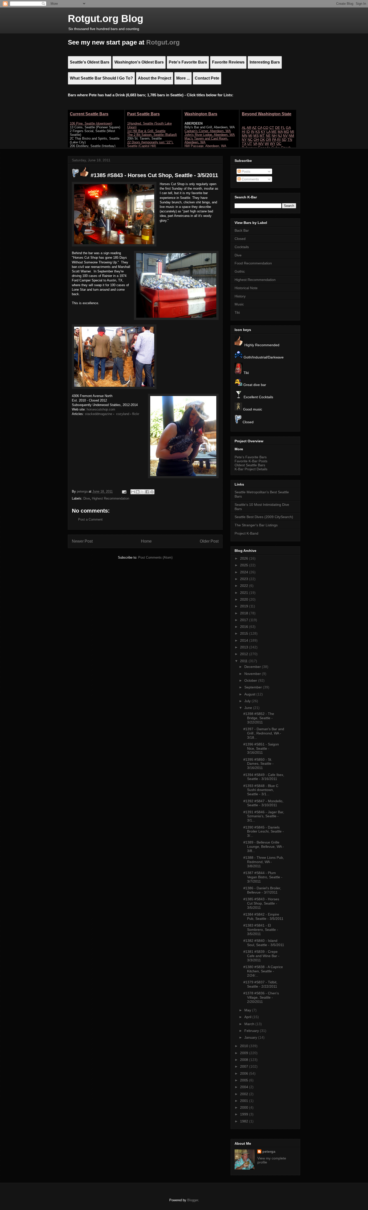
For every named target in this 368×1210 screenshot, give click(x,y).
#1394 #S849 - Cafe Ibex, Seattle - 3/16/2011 (263, 777)
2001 (244, 1101)
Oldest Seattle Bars (250, 465)
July (248, 701)
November (253, 674)
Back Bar (242, 230)
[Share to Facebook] (147, 491)
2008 (244, 1060)
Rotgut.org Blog (105, 18)
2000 (244, 1107)
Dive (86, 498)
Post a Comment (90, 519)
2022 (244, 586)
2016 (244, 627)
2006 (244, 1073)
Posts (245, 171)
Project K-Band (246, 533)
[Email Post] (123, 491)
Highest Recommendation (110, 498)
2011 (244, 661)
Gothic (240, 271)
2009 (244, 1053)
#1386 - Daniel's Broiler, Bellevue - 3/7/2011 (262, 890)
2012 (244, 654)
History (240, 296)
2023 (244, 579)
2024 (244, 572)
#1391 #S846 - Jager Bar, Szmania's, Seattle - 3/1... (263, 816)
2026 (244, 558)
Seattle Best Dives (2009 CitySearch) (264, 517)
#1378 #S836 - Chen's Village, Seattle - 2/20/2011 (261, 997)
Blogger (192, 1200)
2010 (244, 1046)
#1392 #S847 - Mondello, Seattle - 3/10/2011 (263, 803)
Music (239, 304)
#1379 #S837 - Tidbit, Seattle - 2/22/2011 (260, 984)
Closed (240, 239)
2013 (244, 647)
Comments (250, 179)
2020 (244, 599)
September (253, 687)
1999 (244, 1114)
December (253, 667)
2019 (244, 606)
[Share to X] (142, 491)
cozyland (122, 414)
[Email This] (132, 491)
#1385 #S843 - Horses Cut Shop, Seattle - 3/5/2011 (261, 903)
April (248, 1017)
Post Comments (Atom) (155, 557)
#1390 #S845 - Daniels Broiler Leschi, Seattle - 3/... (263, 831)
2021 (244, 593)
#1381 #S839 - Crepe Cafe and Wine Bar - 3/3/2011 (261, 956)
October (251, 680)
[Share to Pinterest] (151, 491)
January (251, 1037)
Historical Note (246, 288)
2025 (244, 565)
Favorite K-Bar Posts (251, 461)
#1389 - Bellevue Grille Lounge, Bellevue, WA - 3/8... (263, 846)
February (252, 1031)
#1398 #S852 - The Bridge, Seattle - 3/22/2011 (258, 718)
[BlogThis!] (137, 491)
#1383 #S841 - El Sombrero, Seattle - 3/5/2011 (260, 929)
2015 (244, 633)
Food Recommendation (253, 263)
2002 (244, 1094)
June (248, 708)
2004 (244, 1087)
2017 (244, 620)
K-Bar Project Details (251, 469)
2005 (244, 1080)
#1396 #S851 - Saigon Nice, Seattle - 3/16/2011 (261, 748)
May (248, 1010)
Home (146, 541)
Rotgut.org (163, 42)
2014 (244, 640)
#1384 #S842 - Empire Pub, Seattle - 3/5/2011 (263, 916)
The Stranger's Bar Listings (256, 525)
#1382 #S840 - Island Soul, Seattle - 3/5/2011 (263, 943)
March (249, 1024)
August (250, 694)
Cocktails (242, 247)
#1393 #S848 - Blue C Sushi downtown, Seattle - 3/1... (260, 790)
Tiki (237, 312)
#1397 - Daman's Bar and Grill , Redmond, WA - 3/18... (263, 733)
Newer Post (82, 541)
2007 (244, 1066)
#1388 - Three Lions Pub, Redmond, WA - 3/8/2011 (263, 862)
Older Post (209, 541)
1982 (244, 1121)
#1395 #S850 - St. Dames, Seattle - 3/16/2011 (258, 763)
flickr (135, 414)
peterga (268, 1151)
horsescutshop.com (101, 409)
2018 (244, 613)
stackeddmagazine (98, 414)
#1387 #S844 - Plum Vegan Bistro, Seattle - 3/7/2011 (262, 877)
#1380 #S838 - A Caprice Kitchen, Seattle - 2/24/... (263, 971)
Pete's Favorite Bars (251, 457)
